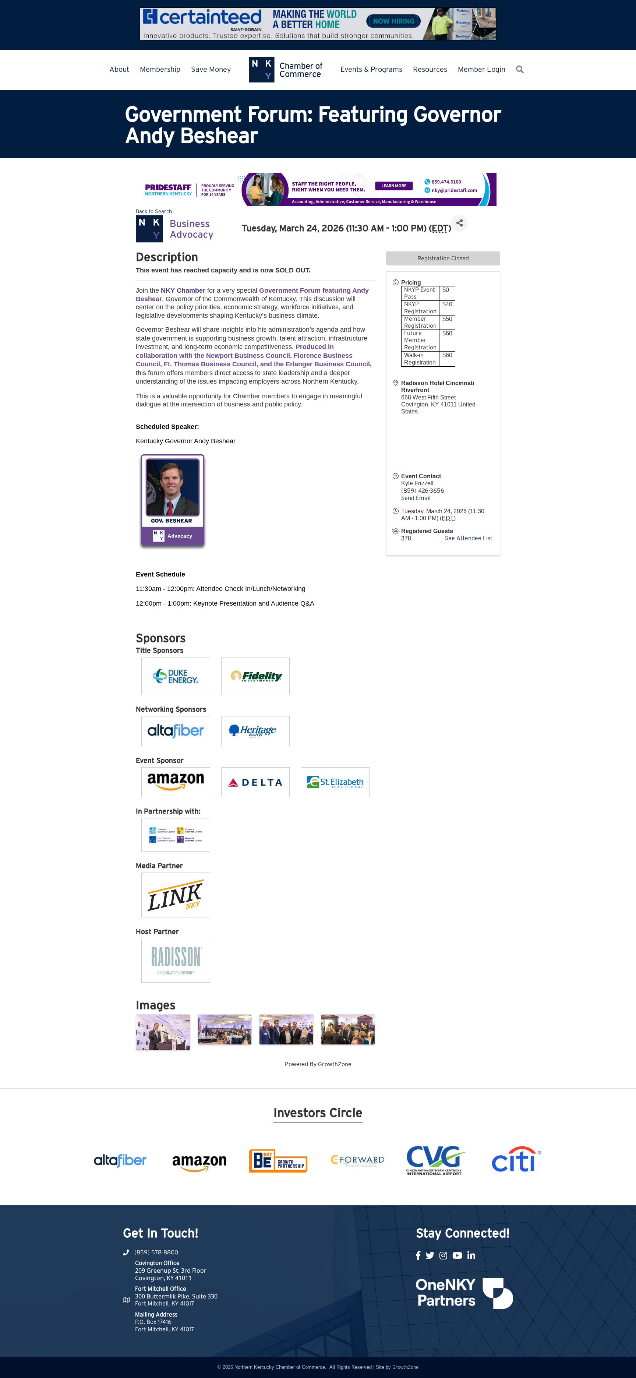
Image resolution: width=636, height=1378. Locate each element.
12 (322, 1191)
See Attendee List (468, 538)
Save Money (211, 69)
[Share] (459, 223)
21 (401, 1191)
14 (340, 1191)
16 (357, 1191)
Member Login (481, 69)
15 (348, 1191)
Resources (430, 69)
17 (366, 1191)
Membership (160, 69)
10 (304, 1191)
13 (331, 1191)
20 (393, 1191)
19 (384, 1191)
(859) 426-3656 (422, 491)
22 (410, 1191)
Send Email (416, 498)
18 (375, 1191)
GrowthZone (334, 1064)
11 (313, 1191)
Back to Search (154, 211)
